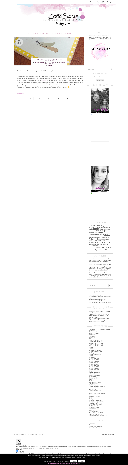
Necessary (21, 451)
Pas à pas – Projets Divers (96, 403)
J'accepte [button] (73, 461)
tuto (95, 251)
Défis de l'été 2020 (94, 365)
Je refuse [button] (81, 461)
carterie (97, 228)
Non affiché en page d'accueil (97, 393)
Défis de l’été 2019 (94, 369)
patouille (94, 246)
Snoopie (50, 65)
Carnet (91, 347)
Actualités (92, 330)
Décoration (92, 357)
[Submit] (111, 69)
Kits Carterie (92, 381)
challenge (91, 232)
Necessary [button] (19, 449)
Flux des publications (94, 425)
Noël (96, 242)
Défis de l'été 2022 (94, 368)
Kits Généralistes (93, 383)
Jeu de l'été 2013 (93, 378)
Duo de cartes (100, 321)
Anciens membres (94, 333)
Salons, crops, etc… (94, 408)
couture (46, 63)
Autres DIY (37, 62)
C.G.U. (35, 434)
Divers (90, 371)
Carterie (42, 62)
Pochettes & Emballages (95, 404)
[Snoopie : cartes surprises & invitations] (49, 51)
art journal (91, 227)
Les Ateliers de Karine (99, 238)
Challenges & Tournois (95, 350)
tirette (49, 63)
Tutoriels (105, 2)
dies (101, 234)
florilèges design (96, 237)
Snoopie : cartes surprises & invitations (49, 60)
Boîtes (90, 339)
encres (107, 236)
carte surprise (62, 62)
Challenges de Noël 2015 (95, 351)
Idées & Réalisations (94, 375)
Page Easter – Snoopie (95, 295)
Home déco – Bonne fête (103, 318)
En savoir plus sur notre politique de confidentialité (64, 463)
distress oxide (94, 236)
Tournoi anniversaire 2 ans (96, 414)
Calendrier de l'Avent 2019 (96, 341)
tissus (44, 80)
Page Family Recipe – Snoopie (97, 299)
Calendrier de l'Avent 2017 (96, 340)
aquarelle (99, 226)
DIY (100, 236)
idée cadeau (104, 237)
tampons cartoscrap (96, 249)
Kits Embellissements (95, 382)
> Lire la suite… (20, 93)
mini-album (98, 240)
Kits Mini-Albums (93, 385)
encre (102, 236)
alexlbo (92, 225)
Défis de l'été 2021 (94, 367)
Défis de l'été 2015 (94, 360)
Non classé (92, 395)
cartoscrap (100, 230)
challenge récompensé (96, 233)
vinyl (53, 63)
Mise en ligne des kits (95, 390)
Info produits (92, 376)
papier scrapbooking (101, 244)
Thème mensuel (93, 411)
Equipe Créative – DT (94, 372)
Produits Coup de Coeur (95, 406)
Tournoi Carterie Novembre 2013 (98, 415)
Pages (90, 397)
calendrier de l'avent (105, 227)
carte (91, 229)
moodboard (104, 240)
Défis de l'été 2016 (94, 361)
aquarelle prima (106, 226)
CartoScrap (40, 434)
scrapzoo (93, 247)
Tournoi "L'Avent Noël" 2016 (96, 413)
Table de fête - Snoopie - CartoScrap (99, 314)
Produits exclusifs (94, 407)
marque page (104, 239)
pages (94, 244)
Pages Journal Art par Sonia (102, 320)
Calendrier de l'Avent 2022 (96, 344)
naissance (91, 242)
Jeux (90, 379)
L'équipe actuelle (93, 388)
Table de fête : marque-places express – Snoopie (98, 316)
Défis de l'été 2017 (94, 362)
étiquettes (98, 251)
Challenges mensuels (95, 353)
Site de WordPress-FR (95, 428)
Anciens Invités (93, 332)
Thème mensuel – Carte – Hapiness (99, 301)
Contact (114, 2)
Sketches (91, 410)
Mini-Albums (92, 389)
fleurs (90, 237)
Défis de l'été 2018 (94, 364)
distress (105, 234)
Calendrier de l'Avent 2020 (96, 343)
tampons (106, 247)
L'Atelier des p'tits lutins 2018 (97, 386)
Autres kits (92, 337)
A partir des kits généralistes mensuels (99, 329)
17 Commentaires (51, 62)
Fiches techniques (94, 374)
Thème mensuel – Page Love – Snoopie (100, 302)
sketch (99, 248)
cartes (104, 229)
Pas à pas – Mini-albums (95, 400)
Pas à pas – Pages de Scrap (96, 401)
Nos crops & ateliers (94, 396)
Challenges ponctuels (95, 354)
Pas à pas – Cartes (94, 399)
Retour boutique (95, 2)
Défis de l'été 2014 (94, 358)
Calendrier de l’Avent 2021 (96, 346)
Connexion (92, 423)
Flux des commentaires (95, 426)
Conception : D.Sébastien (108, 434)
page (101, 242)
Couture (91, 355)
